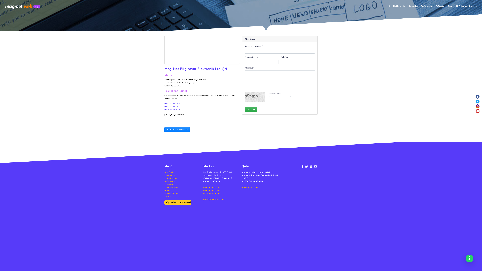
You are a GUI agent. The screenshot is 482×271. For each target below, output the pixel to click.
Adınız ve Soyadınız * (254, 46)
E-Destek (441, 6)
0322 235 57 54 (172, 106)
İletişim (473, 6)
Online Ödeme (171, 187)
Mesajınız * (249, 67)
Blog (450, 6)
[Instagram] (477, 106)
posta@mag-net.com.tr (214, 199)
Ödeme (462, 6)
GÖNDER (251, 109)
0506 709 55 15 (172, 109)
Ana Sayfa (169, 172)
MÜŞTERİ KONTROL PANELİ (178, 202)
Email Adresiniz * (252, 57)
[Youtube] (477, 111)
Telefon (284, 57)
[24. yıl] (19, 6)
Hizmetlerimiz (170, 178)
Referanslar (427, 6)
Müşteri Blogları (171, 193)
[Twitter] (477, 101)
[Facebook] (477, 97)
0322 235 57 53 (172, 103)
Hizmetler (413, 6)
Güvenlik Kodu (275, 93)
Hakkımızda (399, 6)
